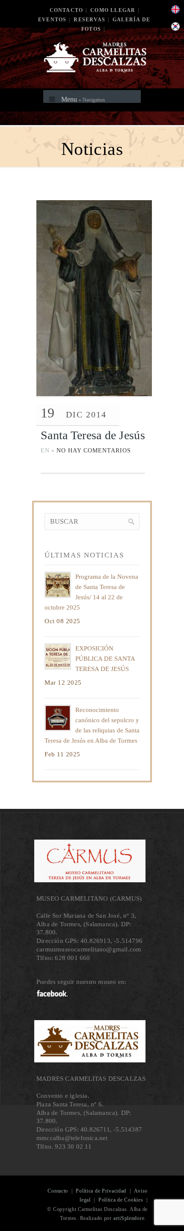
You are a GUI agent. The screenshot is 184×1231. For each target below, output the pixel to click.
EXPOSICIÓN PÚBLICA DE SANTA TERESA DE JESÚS (105, 658)
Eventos (52, 20)
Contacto (66, 10)
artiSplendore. (129, 1218)
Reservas (89, 20)
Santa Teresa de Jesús (93, 435)
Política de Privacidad (101, 1191)
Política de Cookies (120, 1200)
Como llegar (112, 10)
